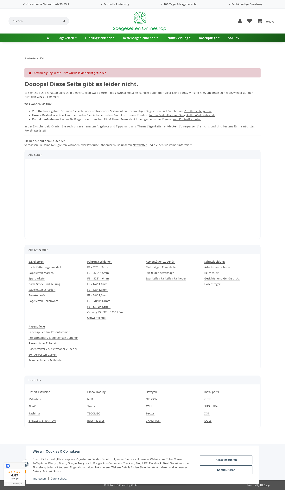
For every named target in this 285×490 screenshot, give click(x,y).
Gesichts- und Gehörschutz (222, 278)
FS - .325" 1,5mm (98, 273)
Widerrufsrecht (160, 217)
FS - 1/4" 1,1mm (97, 284)
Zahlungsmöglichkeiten (108, 205)
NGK (90, 399)
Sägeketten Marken (41, 273)
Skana (91, 406)
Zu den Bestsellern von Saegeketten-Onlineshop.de (182, 115)
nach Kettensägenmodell (45, 267)
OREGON (151, 399)
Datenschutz (59, 478)
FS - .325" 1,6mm (98, 278)
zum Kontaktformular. (187, 119)
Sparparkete (37, 278)
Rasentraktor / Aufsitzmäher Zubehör (53, 349)
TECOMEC (93, 413)
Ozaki (208, 399)
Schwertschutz (96, 318)
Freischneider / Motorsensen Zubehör (53, 338)
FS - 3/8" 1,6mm (97, 295)
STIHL (149, 406)
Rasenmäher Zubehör (43, 343)
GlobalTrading (96, 392)
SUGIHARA (211, 406)
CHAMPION (153, 420)
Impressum (40, 478)
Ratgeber (97, 181)
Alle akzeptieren (226, 459)
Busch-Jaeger (95, 420)
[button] (239, 21)
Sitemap (155, 193)
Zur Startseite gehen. (198, 111)
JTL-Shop (264, 485)
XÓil (207, 413)
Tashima (34, 413)
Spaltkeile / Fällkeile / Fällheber (166, 278)
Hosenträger (212, 284)
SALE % (233, 38)
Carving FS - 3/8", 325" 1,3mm (106, 312)
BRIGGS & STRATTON (42, 420)
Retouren (98, 193)
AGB (152, 181)
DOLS (207, 420)
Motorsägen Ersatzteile (161, 267)
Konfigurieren (226, 469)
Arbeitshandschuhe (217, 267)
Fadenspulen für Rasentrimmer (49, 332)
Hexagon (151, 392)
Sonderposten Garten (43, 354)
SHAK (32, 406)
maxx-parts (211, 392)
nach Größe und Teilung (44, 284)
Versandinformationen (107, 217)
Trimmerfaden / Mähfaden (46, 360)
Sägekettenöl (37, 295)
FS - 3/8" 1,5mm (97, 289)
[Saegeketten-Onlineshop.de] (48, 38)
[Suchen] (64, 21)
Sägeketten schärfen (42, 289)
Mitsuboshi (36, 399)
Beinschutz (211, 273)
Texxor (150, 413)
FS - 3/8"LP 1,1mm (98, 301)
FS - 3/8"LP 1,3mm (98, 306)
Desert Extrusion (39, 392)
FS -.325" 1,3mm (97, 267)
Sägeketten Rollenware (43, 301)
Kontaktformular (103, 169)
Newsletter (140, 145)
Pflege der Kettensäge (160, 273)
